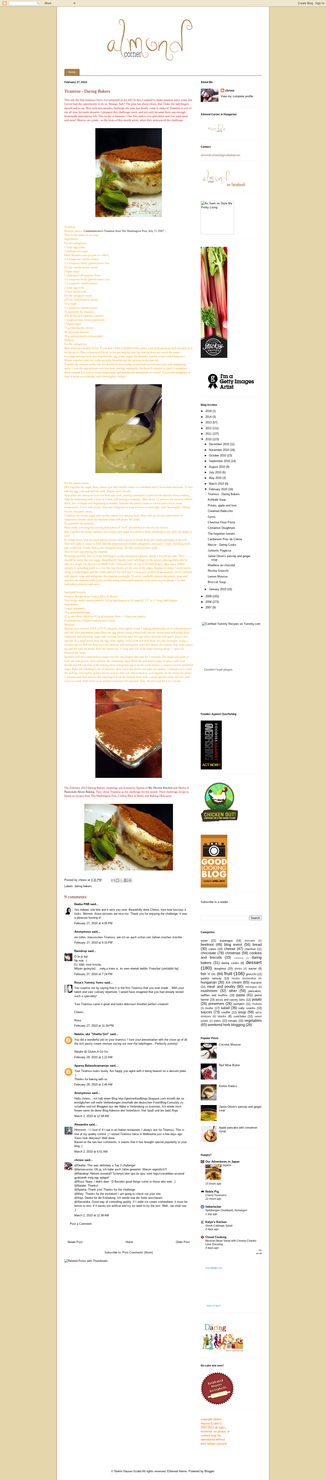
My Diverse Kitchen (160, 787)
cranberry (239, 958)
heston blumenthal (244, 978)
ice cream (234, 982)
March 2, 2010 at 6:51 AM (91, 1151)
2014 (208, 416)
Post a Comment (81, 1223)
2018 (208, 411)
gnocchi (251, 974)
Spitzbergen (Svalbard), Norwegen (226, 1210)
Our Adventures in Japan (222, 1161)
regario (226, 1165)
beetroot (207, 944)
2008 (208, 602)
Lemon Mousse (218, 576)
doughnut (220, 968)
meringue (251, 986)
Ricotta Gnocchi (218, 570)
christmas (232, 953)
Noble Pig (212, 1191)
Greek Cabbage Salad (218, 1225)
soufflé (225, 1012)
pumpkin (239, 1004)
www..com (213, 1268)
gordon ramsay (211, 978)
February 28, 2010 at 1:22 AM (93, 1057)
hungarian (209, 982)
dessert (254, 962)
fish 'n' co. (208, 974)
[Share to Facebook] (126, 880)
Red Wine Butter (229, 1065)
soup (242, 1012)
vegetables (253, 1020)
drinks (238, 968)
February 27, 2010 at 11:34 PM (94, 1025)
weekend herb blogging (226, 1025)
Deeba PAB (81, 904)
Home (72, 72)
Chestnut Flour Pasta (221, 522)
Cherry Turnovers (215, 1195)
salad (225, 1008)
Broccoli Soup (217, 582)
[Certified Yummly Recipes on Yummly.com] (231, 623)
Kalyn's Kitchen (216, 1222)
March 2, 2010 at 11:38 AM (91, 1215)
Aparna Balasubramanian (91, 1065)
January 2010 (218, 589)
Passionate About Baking (79, 791)
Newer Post (75, 1242)
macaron (256, 982)
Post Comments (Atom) (137, 1252)
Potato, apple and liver (222, 505)
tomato (232, 1020)
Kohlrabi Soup (217, 499)
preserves (216, 1004)
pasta (240, 995)
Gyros (212, 516)
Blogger (209, 1471)
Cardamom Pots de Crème (225, 539)
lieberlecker (213, 1206)
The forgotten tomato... (222, 533)
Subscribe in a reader (214, 902)
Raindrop (80, 951)
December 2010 (219, 444)
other (233, 991)
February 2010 (218, 489)
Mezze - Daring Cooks (222, 544)
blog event (233, 944)
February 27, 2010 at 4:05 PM (93, 923)
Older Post (183, 1242)
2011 (208, 433)
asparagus (226, 940)
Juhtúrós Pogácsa (219, 550)
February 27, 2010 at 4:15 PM (93, 942)
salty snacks (246, 1008)
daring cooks (230, 963)
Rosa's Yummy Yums (88, 982)
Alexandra (81, 1124)
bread (257, 944)
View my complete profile (237, 96)
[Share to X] (121, 880)
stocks (222, 1016)
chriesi (79, 1160)
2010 (208, 439)
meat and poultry (221, 986)
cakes (212, 949)
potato (257, 999)
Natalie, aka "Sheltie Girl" (91, 1034)
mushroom (209, 991)
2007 (208, 607)
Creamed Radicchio (220, 511)
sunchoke (240, 1016)
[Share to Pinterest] (130, 880)
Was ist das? (214, 1305)
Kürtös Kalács (228, 1086)
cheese (230, 949)
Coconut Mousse (230, 1044)
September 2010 (220, 461)
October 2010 (218, 455)
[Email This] (113, 880)
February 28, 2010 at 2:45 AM (93, 1084)
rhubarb (257, 1003)
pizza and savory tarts (230, 999)
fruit (228, 973)
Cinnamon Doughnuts (221, 528)
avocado (250, 940)
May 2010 (215, 478)
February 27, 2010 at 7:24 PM (93, 974)
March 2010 (217, 483)
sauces (206, 1012)
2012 (208, 428)
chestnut (250, 949)
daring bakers (83, 886)
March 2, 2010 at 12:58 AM (91, 1116)
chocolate (208, 953)
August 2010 (217, 466)
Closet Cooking (215, 1237)
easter (253, 968)
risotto (209, 1008)
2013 (208, 422)
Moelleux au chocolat (221, 565)
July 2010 (215, 472)
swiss (217, 1020)
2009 (208, 596)
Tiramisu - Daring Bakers (224, 494)
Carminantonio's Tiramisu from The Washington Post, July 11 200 (123, 231)
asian (204, 940)
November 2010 (219, 450)
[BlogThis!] (117, 880)
